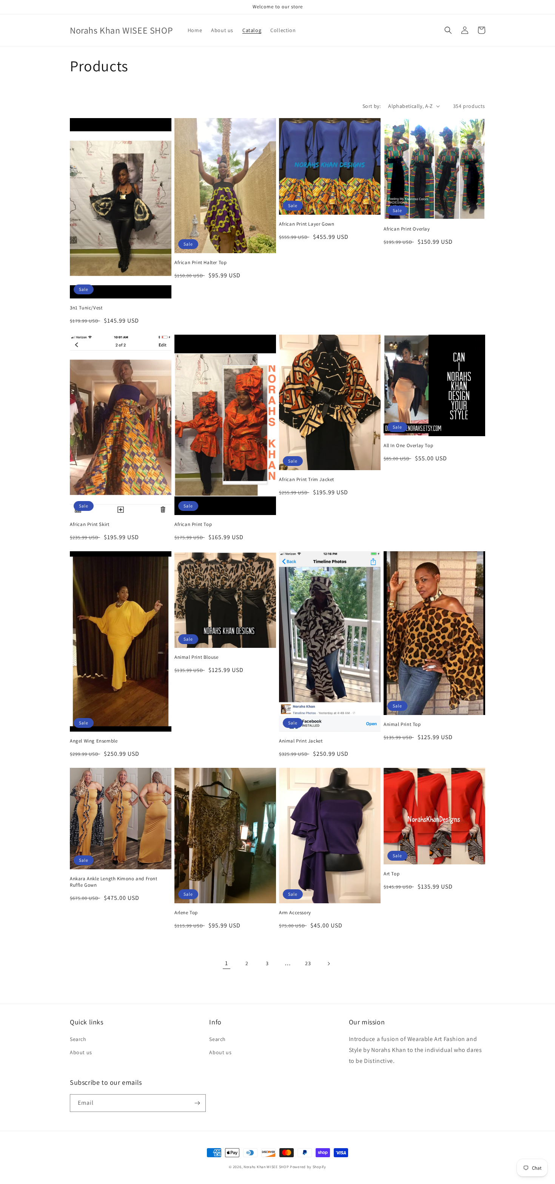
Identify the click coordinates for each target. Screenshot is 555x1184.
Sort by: (371, 106)
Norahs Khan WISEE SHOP (266, 1166)
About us (81, 1052)
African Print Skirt (89, 524)
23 (308, 963)
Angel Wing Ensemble (93, 741)
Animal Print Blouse (196, 657)
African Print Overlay (407, 229)
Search (78, 1039)
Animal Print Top (402, 724)
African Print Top (193, 524)
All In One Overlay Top (408, 446)
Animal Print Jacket (300, 741)
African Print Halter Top (200, 263)
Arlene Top (186, 913)
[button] (448, 30)
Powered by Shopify (308, 1166)
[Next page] (328, 963)
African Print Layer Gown (306, 224)
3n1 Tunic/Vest (86, 308)
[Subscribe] (197, 1103)
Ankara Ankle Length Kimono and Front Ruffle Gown (113, 882)
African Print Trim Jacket (306, 480)
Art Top (391, 874)
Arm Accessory (295, 913)
